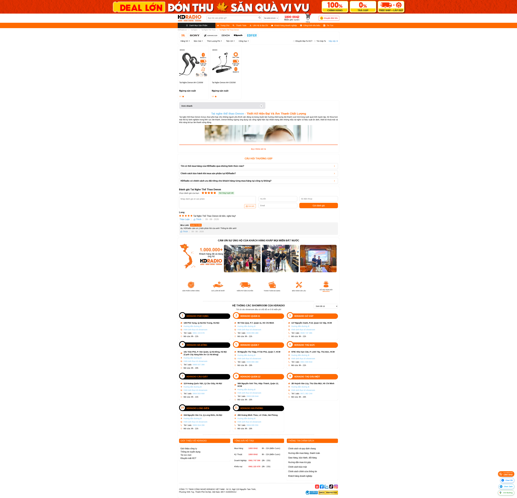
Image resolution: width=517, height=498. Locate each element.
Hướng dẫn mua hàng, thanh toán (304, 453)
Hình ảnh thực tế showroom (195, 330)
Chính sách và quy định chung (302, 448)
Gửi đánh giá (319, 205)
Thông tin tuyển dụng (190, 452)
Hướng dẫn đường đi (193, 326)
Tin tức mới (185, 455)
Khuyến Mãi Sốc (331, 18)
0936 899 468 (252, 333)
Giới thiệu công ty (188, 448)
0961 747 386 (254, 460)
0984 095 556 (252, 425)
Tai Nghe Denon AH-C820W (224, 82)
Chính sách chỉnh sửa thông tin (302, 471)
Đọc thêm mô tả (258, 149)
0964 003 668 (199, 393)
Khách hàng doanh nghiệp (300, 476)
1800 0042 (253, 448)
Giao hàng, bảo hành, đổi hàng (302, 458)
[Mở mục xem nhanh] (261, 106)
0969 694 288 (199, 425)
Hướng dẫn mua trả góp (299, 462)
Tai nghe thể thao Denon (227, 113)
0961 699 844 (306, 362)
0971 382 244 (306, 393)
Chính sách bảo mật (297, 467)
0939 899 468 (252, 362)
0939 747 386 (306, 333)
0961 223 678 (199, 333)
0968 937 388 (199, 365)
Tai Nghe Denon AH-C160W (191, 82)
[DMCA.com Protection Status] (328, 493)
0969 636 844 (252, 396)
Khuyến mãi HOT (188, 458)
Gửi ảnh (251, 206)
